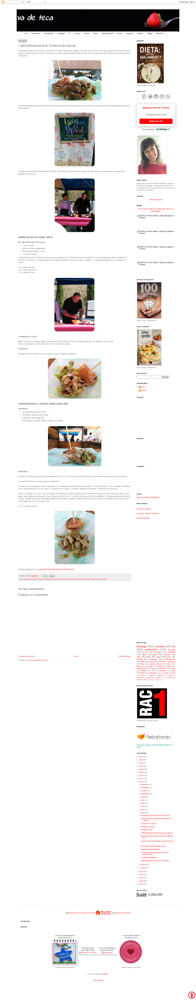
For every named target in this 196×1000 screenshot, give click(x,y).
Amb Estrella (48, 33)
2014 (141, 875)
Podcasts (129, 33)
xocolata (160, 646)
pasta (144, 654)
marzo (143, 813)
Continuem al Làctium (149, 824)
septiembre (145, 794)
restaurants (151, 649)
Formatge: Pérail (147, 830)
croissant (167, 654)
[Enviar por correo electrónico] (43, 576)
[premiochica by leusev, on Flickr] (107, 952)
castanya (162, 668)
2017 (141, 779)
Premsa (120, 33)
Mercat (71, 579)
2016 (141, 782)
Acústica (172, 668)
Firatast (160, 666)
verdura (98, 579)
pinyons (87, 579)
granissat (150, 677)
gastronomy (64, 579)
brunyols (149, 666)
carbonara (140, 677)
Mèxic (145, 679)
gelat (155, 654)
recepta (93, 579)
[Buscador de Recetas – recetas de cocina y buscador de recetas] (103, 915)
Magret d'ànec (142, 668)
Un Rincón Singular (144, 509)
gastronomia (55, 579)
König (170, 675)
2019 (141, 772)
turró (153, 671)
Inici (26, 33)
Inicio (77, 656)
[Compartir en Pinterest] (53, 576)
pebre (78, 579)
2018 (141, 775)
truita (142, 664)
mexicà (172, 662)
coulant (169, 664)
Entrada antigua (124, 656)
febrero (144, 864)
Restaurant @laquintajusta (150, 849)
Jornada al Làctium (148, 827)
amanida (26, 579)
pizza (148, 657)
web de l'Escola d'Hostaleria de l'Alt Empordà (56, 569)
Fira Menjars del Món (168, 673)
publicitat (171, 652)
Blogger (105, 974)
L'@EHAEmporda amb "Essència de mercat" (157, 833)
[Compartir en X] (48, 576)
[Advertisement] (74, 684)
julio (142, 800)
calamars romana (155, 664)
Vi (69, 33)
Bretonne (161, 675)
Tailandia (143, 671)
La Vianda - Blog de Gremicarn (148, 513)
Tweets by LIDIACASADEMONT (148, 497)
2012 (141, 881)
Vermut (86, 33)
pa (173, 646)
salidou (139, 679)
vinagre (104, 579)
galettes (151, 675)
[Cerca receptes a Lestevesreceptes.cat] (122, 913)
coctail (173, 671)
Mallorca (159, 677)
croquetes (153, 659)
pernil (82, 579)
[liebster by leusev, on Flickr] (131, 965)
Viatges (150, 33)
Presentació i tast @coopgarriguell (153, 846)
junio (143, 803)
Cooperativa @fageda (149, 857)
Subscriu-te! (156, 121)
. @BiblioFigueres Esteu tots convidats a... (156, 861)
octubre (144, 791)
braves (139, 666)
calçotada (152, 673)
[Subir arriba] (191, 995)
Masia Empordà (107, 33)
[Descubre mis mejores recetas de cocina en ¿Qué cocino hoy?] (80, 913)
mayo (143, 806)
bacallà (140, 659)
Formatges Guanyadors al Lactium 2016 (155, 815)
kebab (142, 673)
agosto (143, 797)
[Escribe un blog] (46, 576)
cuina (31, 579)
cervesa (157, 652)
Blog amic (160, 33)
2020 (141, 769)
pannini (143, 675)
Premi (153, 668)
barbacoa (162, 671)
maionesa (152, 662)
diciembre (145, 785)
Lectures (140, 33)
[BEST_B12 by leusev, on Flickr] (64, 965)
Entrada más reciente (26, 656)
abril (143, 810)
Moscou (158, 679)
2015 (141, 872)
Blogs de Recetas (143, 518)
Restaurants (35, 33)
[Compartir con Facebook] (51, 576)
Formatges (61, 33)
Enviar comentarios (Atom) (38, 660)
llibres (143, 662)
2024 (141, 757)
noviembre (145, 788)
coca (139, 657)
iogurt (158, 657)
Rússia (152, 679)
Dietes (95, 33)
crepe (169, 666)
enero (143, 868)
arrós (168, 657)
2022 (141, 763)
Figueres (41, 579)
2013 (141, 878)
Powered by (148, 129)
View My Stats (98, 980)
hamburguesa (169, 659)
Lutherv (144, 390)
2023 (141, 760)
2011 (141, 884)
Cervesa (77, 33)
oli (74, 579)
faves (35, 579)
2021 (141, 766)
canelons (163, 662)
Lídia (143, 387)
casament (169, 677)
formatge (48, 579)
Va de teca (35, 18)
